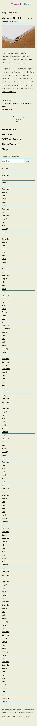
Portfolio (7, 134)
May (3, 225)
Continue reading (9, 92)
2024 (3, 172)
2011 (3, 482)
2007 (3, 598)
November (5, 212)
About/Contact (10, 144)
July (3, 195)
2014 (3, 395)
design (22, 103)
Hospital (28, 103)
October (4, 236)
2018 (3, 265)
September (6, 175)
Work (10, 100)
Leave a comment (7, 109)
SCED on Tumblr (11, 139)
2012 (3, 458)
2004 (3, 695)
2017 (3, 292)
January (5, 182)
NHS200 (4, 106)
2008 (3, 588)
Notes (27, 4)
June (3, 249)
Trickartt (16, 4)
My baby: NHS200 (12, 18)
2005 (3, 658)
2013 (3, 435)
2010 (3, 525)
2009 (3, 568)
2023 (3, 179)
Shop (5, 149)
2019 (3, 232)
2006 (3, 628)
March (4, 199)
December (5, 189)
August (4, 192)
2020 (3, 205)
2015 (3, 355)
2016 (3, 319)
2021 (3, 185)
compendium (15, 103)
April (3, 255)
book (8, 103)
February (5, 229)
